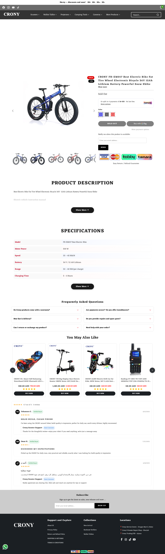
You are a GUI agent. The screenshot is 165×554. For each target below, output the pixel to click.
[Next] (94, 111)
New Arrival (88, 525)
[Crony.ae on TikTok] (130, 539)
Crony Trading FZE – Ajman (132, 533)
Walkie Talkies (89, 534)
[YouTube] (13, 7)
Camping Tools (81, 14)
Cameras (96, 14)
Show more (102, 87)
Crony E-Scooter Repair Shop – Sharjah (135, 530)
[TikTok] (18, 7)
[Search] (158, 14)
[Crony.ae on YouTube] (134, 539)
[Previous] (13, 111)
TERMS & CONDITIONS (55, 542)
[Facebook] (3, 7)
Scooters (34, 14)
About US (50, 525)
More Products (112, 14)
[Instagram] (8, 7)
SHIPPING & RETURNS (55, 538)
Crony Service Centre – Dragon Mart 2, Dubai (137, 527)
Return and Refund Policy (56, 534)
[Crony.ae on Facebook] (122, 539)
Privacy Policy (52, 529)
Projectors (65, 14)
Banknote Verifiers (90, 529)
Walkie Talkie (49, 14)
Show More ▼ (82, 210)
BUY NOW (29, 393)
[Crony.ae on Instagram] (126, 539)
